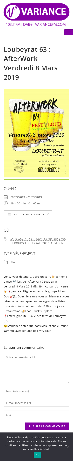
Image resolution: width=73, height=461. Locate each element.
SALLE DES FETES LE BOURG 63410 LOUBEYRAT (38, 239)
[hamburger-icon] (68, 32)
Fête (13, 262)
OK (37, 455)
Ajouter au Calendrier (28, 214)
